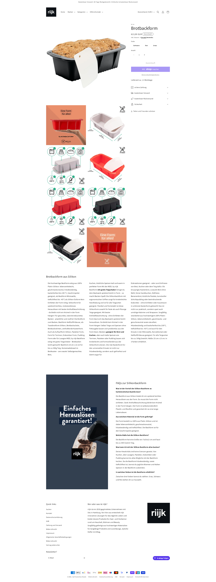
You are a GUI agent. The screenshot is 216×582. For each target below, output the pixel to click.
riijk (73, 577)
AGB (47, 521)
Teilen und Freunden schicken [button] (144, 111)
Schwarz (137, 45)
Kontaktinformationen (142, 577)
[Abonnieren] (84, 558)
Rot (147, 45)
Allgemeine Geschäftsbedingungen (59, 537)
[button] (71, 12)
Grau (156, 45)
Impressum (50, 533)
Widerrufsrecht (51, 529)
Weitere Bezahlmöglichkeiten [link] (150, 74)
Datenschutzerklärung (54, 517)
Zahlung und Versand (54, 525)
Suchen (49, 509)
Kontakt (49, 513)
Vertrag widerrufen (53, 545)
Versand (143, 37)
